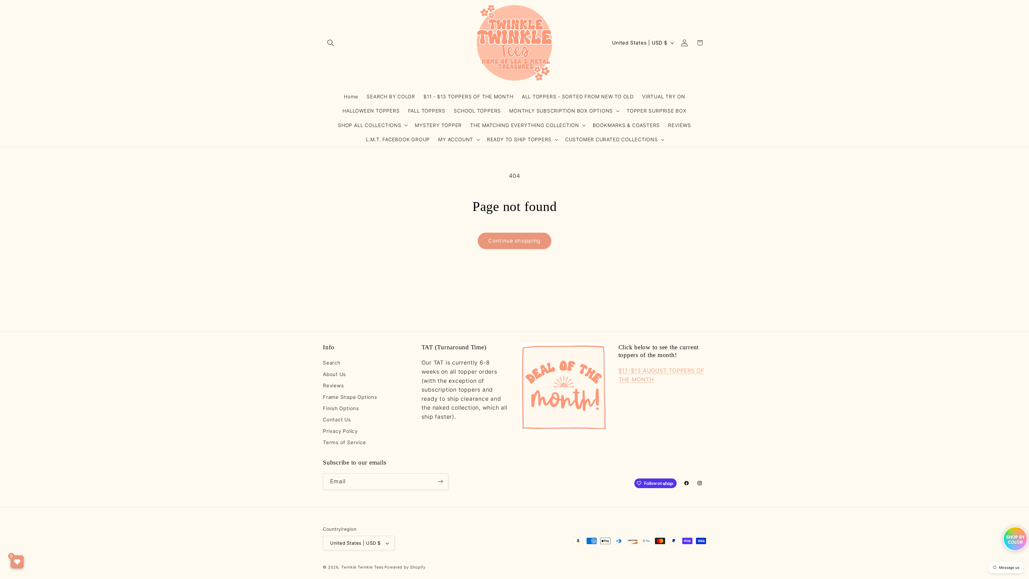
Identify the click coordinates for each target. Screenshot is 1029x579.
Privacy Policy (340, 431)
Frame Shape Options (350, 397)
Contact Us (337, 419)
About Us (334, 374)
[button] (330, 42)
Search (332, 363)
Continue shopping (514, 240)
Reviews (333, 385)
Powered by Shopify (405, 567)
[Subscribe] (440, 481)
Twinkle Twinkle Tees (362, 567)
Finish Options (341, 408)
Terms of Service (344, 442)
